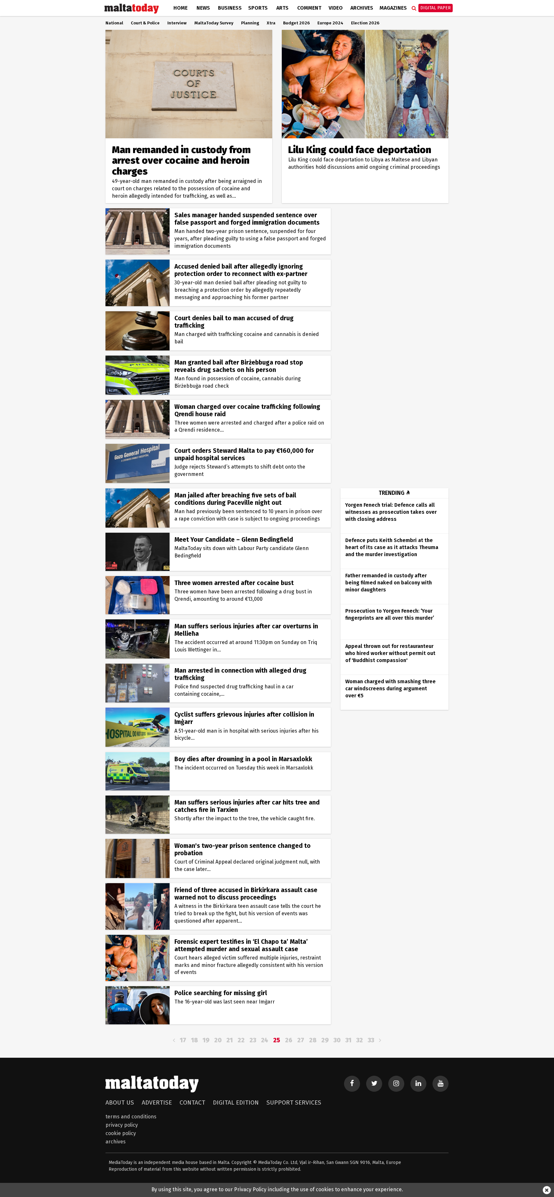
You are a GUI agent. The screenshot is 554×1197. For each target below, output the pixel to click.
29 (325, 1040)
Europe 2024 (330, 23)
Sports (258, 8)
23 (252, 1040)
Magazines (393, 8)
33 (371, 1040)
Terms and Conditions (130, 1117)
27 (300, 1040)
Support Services (293, 1102)
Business (230, 8)
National (114, 23)
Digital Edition (236, 1102)
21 (229, 1040)
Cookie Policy (120, 1133)
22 (241, 1040)
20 (218, 1040)
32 (359, 1040)
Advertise (157, 1102)
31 (348, 1040)
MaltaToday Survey (213, 23)
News (203, 8)
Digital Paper (435, 8)
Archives (361, 8)
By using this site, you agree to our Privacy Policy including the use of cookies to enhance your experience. (277, 1189)
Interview (177, 23)
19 (206, 1040)
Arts (282, 8)
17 (183, 1040)
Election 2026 (365, 23)
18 (194, 1040)
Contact (192, 1102)
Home (180, 8)
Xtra (271, 23)
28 (312, 1040)
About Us (119, 1102)
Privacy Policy (121, 1125)
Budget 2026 (296, 23)
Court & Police (145, 23)
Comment (309, 8)
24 (264, 1040)
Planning (250, 23)
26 (288, 1040)
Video (336, 8)
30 (336, 1040)
